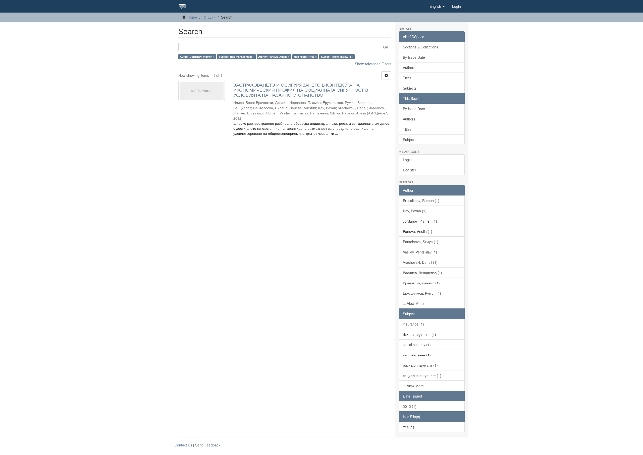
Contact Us (183, 444)
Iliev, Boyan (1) (414, 210)
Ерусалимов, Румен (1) (422, 293)
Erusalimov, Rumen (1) (421, 200)
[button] (437, 6)
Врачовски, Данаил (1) (421, 282)
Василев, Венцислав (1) (422, 272)
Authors (409, 67)
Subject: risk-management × (236, 56)
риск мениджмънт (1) (420, 365)
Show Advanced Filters (373, 63)
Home (192, 17)
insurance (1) (413, 324)
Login (407, 159)
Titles (407, 77)
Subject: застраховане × (337, 56)
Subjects (409, 88)
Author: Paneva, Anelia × (274, 56)
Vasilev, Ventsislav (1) (420, 251)
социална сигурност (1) (422, 375)
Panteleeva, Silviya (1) (420, 241)
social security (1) (417, 344)
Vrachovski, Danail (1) (420, 262)
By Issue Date (414, 57)
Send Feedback (207, 444)
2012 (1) (409, 406)
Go (385, 46)
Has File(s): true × (305, 56)
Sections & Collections (420, 46)
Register (409, 169)
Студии (210, 17)
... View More (413, 303)
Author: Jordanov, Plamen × (197, 56)
